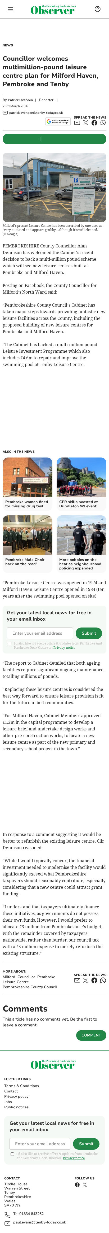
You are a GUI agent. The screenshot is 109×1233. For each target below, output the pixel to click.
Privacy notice (64, 648)
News (8, 45)
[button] (10, 9)
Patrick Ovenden (20, 100)
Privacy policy (16, 1096)
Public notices (16, 1107)
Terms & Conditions (21, 1085)
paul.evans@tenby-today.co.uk (39, 1222)
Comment (91, 1035)
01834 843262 (31, 1214)
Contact (11, 1091)
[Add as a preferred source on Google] (57, 121)
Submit (89, 633)
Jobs (8, 1101)
